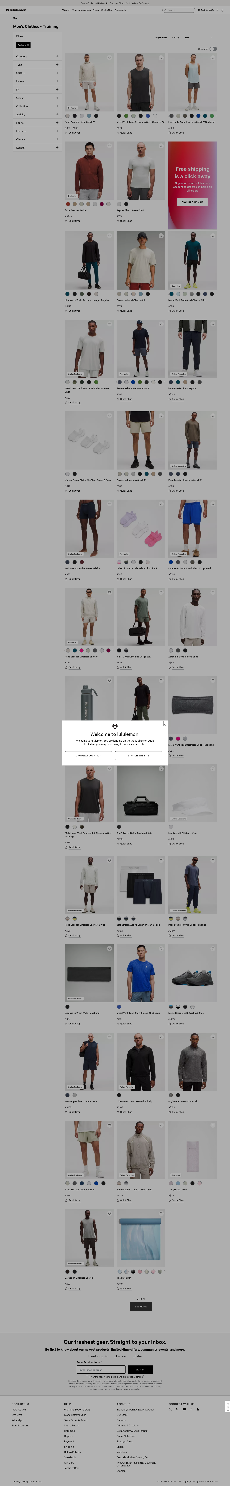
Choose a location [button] (88, 755)
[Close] (166, 723)
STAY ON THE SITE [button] (138, 755)
